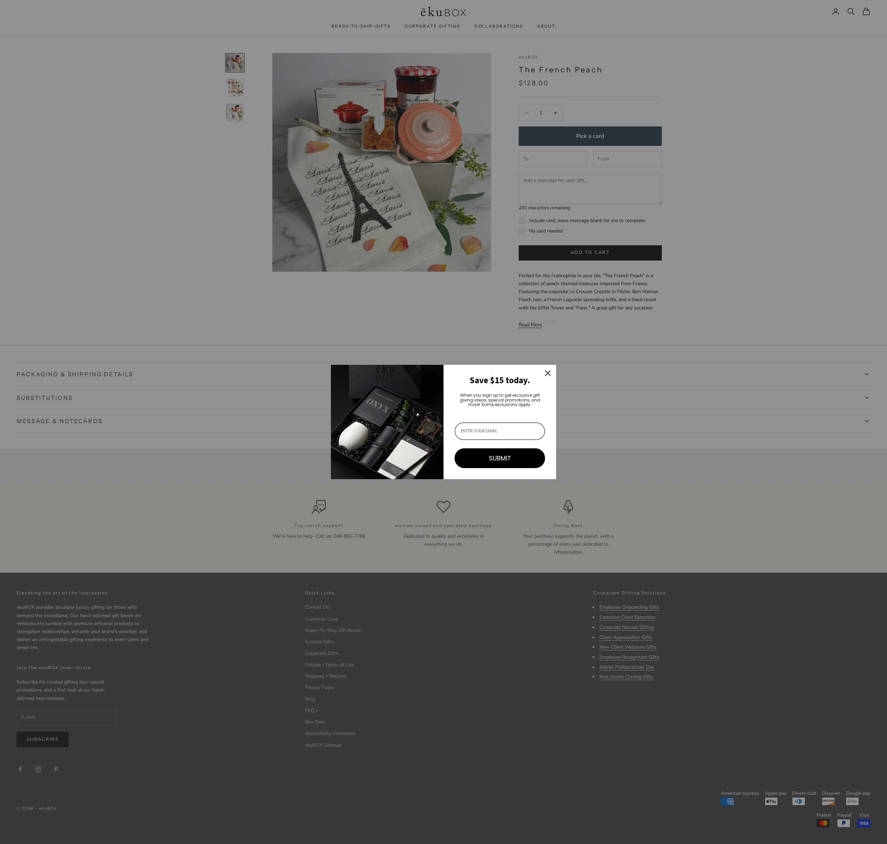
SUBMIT (500, 458)
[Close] (547, 373)
